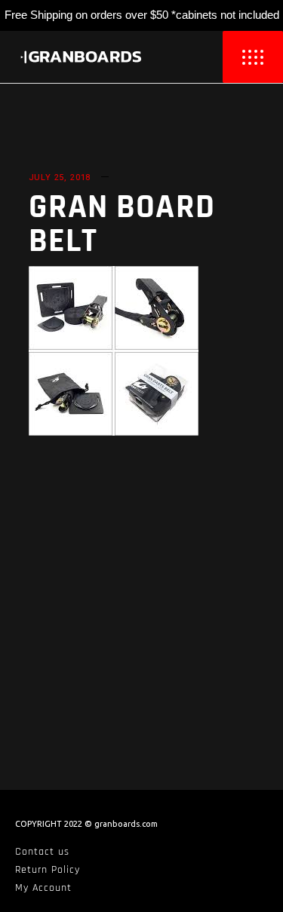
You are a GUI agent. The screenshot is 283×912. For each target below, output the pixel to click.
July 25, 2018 (60, 177)
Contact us (42, 851)
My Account (43, 888)
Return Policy (47, 870)
